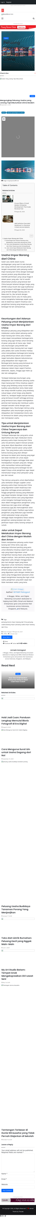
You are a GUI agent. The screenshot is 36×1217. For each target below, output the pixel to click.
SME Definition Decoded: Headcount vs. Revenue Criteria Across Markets (22, 225)
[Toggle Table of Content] (30, 235)
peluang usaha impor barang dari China (16, 485)
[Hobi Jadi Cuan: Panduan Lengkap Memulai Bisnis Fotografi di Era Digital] (18, 706)
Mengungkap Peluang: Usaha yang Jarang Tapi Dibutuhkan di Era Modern (17, 101)
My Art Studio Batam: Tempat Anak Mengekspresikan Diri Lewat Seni (17, 974)
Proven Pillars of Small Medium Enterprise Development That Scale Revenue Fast (22, 206)
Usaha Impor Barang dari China (13, 238)
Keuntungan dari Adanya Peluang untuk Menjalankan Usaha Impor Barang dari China (18, 241)
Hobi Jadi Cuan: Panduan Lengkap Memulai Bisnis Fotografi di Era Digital (15, 720)
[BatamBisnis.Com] (7, 14)
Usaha (6, 38)
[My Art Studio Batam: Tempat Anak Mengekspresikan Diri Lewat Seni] (18, 959)
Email (4, 1179)
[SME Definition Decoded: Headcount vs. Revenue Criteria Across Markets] (7, 218)
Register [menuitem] (8, 2)
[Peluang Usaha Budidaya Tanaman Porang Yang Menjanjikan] (18, 833)
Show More (6, 637)
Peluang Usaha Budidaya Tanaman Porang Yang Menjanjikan (15, 909)
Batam (3, 112)
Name (4, 1174)
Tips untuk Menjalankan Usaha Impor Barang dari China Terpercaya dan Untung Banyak (19, 245)
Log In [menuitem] (3, 2)
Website (4, 1184)
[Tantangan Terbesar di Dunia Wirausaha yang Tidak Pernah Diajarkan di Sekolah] (18, 1056)
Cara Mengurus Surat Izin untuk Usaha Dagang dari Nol (16, 752)
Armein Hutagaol (21, 592)
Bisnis (18, 674)
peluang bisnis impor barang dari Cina (14, 622)
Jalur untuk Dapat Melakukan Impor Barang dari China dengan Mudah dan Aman (19, 249)
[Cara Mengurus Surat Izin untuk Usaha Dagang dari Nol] (18, 738)
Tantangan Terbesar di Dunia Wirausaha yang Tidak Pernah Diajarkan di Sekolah (17, 1133)
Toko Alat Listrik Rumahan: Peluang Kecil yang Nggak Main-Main (16, 941)
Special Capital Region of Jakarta (15, 112)
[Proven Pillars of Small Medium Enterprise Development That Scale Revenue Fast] (7, 198)
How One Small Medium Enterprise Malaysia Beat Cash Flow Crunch (18, 680)
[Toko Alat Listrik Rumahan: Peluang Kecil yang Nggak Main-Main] (18, 927)
